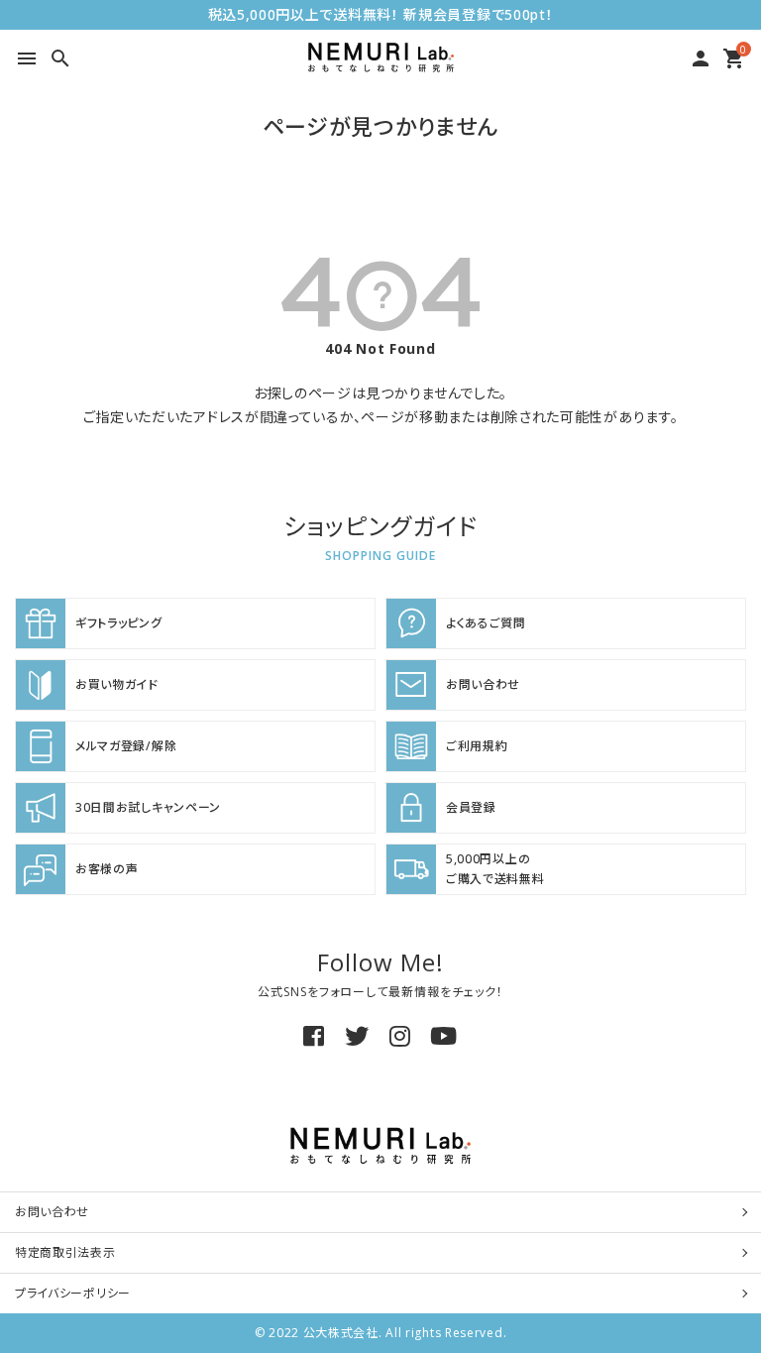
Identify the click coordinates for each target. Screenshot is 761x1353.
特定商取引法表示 (65, 1252)
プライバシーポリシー (73, 1293)
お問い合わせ (52, 1211)
